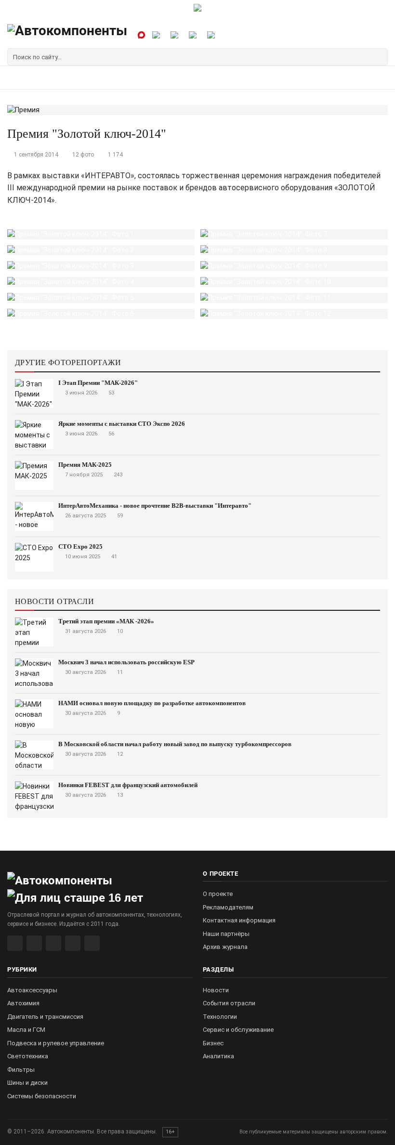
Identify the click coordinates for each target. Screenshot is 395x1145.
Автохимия (23, 1003)
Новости (216, 990)
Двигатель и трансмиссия (45, 1016)
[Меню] (17, 77)
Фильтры (21, 1069)
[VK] (53, 943)
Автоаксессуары (32, 990)
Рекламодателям (228, 907)
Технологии (220, 1016)
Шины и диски (27, 1082)
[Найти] (379, 57)
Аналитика (218, 1056)
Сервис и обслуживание (238, 1029)
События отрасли (229, 1003)
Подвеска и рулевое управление (55, 1043)
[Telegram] (34, 943)
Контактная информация (239, 920)
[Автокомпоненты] (67, 34)
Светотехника (27, 1056)
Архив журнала (225, 946)
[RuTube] (15, 943)
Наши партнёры (226, 933)
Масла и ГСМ (26, 1029)
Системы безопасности (41, 1096)
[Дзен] (72, 943)
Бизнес (213, 1043)
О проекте (218, 893)
